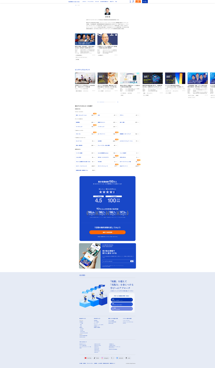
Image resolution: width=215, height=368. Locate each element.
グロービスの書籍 (111, 320)
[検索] (130, 1)
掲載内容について (112, 363)
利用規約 (84, 363)
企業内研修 (95, 320)
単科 (117, 304)
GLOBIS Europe (96, 348)
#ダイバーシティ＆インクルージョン (81, 57)
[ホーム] (75, 5)
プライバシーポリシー (90, 363)
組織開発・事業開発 (97, 327)
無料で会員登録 (107, 232)
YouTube (89, 358)
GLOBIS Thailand (96, 350)
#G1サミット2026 (191, 95)
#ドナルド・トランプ (191, 97)
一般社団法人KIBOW (112, 345)
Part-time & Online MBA (84, 332)
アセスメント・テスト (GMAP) (98, 324)
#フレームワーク (149, 93)
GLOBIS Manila (96, 349)
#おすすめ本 (130, 93)
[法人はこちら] (145, 1)
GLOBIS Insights (110, 323)
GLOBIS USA (96, 352)
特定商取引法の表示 (106, 363)
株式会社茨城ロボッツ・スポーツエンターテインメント (114, 347)
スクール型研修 (96, 321)
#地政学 (197, 95)
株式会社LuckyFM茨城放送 (113, 349)
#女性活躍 (77, 59)
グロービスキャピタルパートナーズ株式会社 (85, 347)
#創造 (144, 93)
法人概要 (81, 363)
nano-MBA (82, 328)
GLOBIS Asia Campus (97, 345)
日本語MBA (81, 321)
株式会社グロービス (83, 344)
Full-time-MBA (82, 331)
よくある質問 (100, 363)
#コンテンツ (213, 97)
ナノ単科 (116, 309)
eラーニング (96, 323)
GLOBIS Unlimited (82, 337)
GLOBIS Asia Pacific (97, 344)
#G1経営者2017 (100, 55)
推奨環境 (95, 363)
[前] (97, 102)
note (129, 358)
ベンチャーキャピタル (126, 320)
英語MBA (81, 327)
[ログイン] (133, 1)
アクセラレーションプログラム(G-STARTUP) (128, 322)
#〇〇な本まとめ (123, 93)
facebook (121, 358)
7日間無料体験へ (138, 2)
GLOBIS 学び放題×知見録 (83, 335)
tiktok (97, 358)
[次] (117, 102)
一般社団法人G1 (111, 344)
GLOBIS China (96, 346)
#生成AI (122, 95)
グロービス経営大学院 (83, 345)
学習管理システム (96, 326)
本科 (117, 300)
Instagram (106, 358)
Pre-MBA (81, 330)
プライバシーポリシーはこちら (106, 266)
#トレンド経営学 (145, 95)
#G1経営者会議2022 (79, 55)
